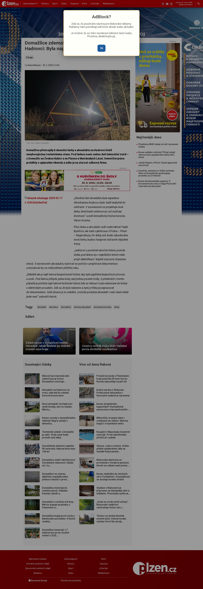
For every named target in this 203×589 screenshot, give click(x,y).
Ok (101, 48)
